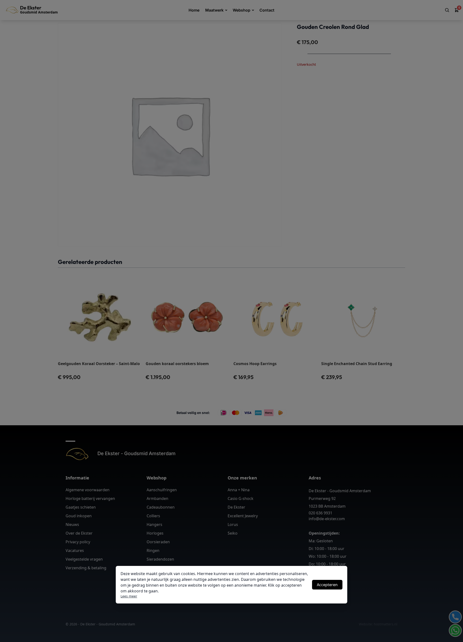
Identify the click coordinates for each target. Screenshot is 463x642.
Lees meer (129, 596)
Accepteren (327, 584)
